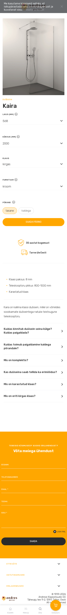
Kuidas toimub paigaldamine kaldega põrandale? (27, 346)
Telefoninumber (9, 477)
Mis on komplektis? (16, 360)
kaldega (26, 210)
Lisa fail (61, 531)
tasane (10, 210)
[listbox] (33, 121)
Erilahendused (15, 586)
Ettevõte (12, 564)
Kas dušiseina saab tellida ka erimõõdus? (30, 372)
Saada (33, 541)
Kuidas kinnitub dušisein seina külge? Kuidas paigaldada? (28, 330)
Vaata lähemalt (35, 9)
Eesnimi (5, 465)
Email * (4, 489)
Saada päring (33, 222)
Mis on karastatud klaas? (20, 384)
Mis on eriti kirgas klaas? (19, 396)
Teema (4, 501)
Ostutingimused (16, 575)
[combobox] (33, 124)
